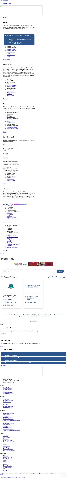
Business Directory (8, 314)
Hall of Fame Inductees (13, 211)
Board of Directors (11, 210)
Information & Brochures (34, 316)
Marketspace (57, 314)
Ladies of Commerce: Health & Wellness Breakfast (19, 36)
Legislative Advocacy (12, 112)
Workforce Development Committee (10, 228)
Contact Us (24, 316)
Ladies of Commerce (12, 235)
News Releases (18, 314)
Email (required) (8, 148)
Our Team (9, 208)
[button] (2, 277)
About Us (9, 205)
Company (6, 153)
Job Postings (10, 114)
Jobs (4, 460)
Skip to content (4, 0)
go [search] (61, 271)
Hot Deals (9, 89)
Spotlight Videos (11, 176)
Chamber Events (11, 46)
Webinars (9, 115)
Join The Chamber (46, 316)
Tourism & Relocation (12, 125)
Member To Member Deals (46, 314)
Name (5, 144)
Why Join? (9, 79)
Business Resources (12, 124)
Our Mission (10, 207)
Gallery (8, 53)
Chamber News (11, 173)
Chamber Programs (12, 47)
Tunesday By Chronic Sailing (12, 353)
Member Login (10, 91)
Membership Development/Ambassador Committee (13, 232)
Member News (10, 174)
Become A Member (12, 81)
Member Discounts (11, 88)
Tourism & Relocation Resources (11, 420)
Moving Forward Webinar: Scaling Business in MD (18, 362)
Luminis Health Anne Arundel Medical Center (10, 296)
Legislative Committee (12, 225)
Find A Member (11, 82)
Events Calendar (11, 52)
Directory (5, 456)
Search (2, 254)
